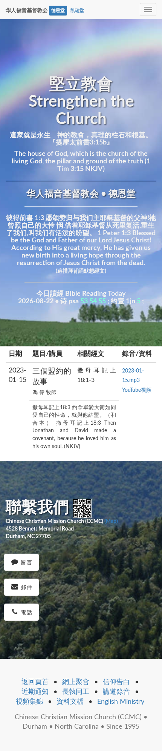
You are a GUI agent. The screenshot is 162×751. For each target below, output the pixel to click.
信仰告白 (116, 682)
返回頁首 (35, 682)
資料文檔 (70, 701)
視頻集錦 (29, 701)
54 (93, 301)
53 (84, 301)
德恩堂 (58, 10)
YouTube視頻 (136, 390)
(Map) (111, 521)
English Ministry (120, 701)
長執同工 (75, 692)
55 (102, 301)
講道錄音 (116, 692)
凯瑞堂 (77, 10)
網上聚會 (75, 682)
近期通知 (35, 692)
